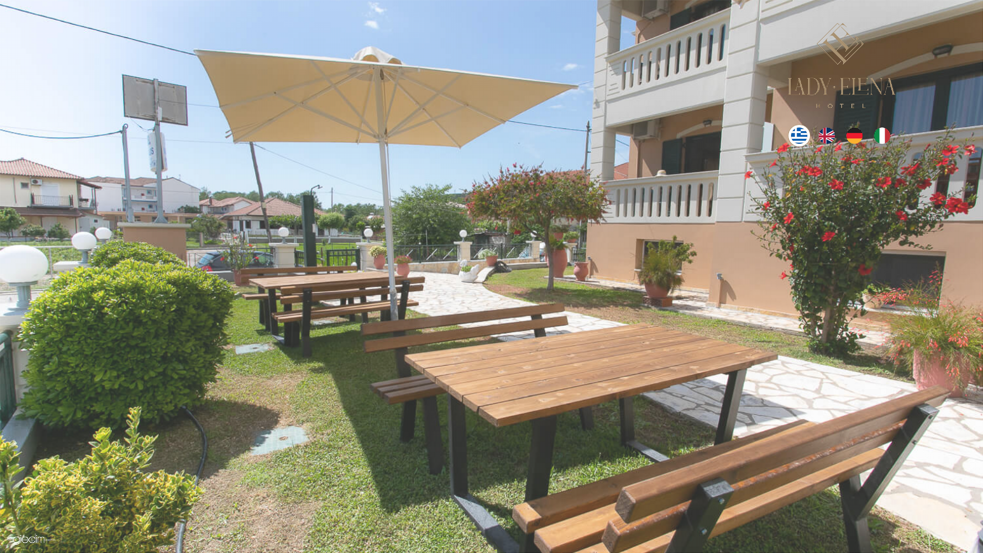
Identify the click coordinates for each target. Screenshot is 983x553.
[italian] (882, 140)
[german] (854, 140)
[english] (827, 140)
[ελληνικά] (799, 140)
